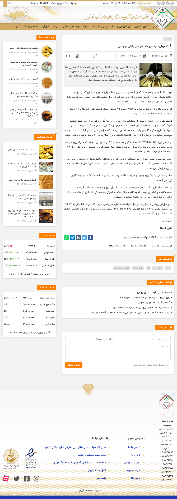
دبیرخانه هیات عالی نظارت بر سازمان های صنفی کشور (75, 447)
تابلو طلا (16, 26)
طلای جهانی (137, 268)
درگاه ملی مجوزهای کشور (92, 455)
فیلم (56, 26)
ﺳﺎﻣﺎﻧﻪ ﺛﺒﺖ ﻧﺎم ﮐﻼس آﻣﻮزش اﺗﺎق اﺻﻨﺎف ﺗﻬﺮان (79, 462)
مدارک (86, 26)
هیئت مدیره (133, 470)
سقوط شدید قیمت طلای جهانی (153, 292)
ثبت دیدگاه (74, 365)
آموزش (46, 26)
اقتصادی (167, 38)
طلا (148, 268)
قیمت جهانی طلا (121, 268)
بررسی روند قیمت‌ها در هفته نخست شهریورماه (145, 297)
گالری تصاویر (141, 26)
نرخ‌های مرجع (124, 26)
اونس (168, 268)
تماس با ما (134, 447)
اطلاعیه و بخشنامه (103, 26)
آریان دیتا (79, 490)
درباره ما (135, 455)
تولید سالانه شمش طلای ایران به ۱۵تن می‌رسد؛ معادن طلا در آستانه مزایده (131, 312)
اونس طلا (157, 268)
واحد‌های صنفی (71, 26)
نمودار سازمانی (132, 462)
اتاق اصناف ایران (96, 470)
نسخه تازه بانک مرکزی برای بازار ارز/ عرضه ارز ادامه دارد (141, 307)
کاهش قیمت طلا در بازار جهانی (119, 3)
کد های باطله (31, 26)
